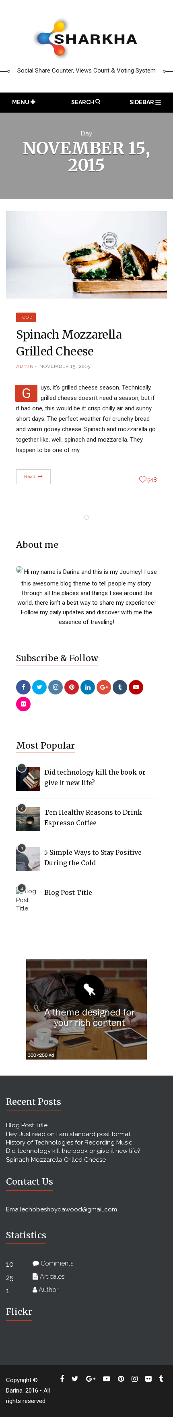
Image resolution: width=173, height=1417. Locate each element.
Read (30, 476)
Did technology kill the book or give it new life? (73, 1151)
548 (152, 479)
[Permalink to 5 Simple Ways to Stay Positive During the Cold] (28, 858)
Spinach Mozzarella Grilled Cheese (56, 1159)
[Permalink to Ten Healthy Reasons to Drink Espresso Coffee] (28, 818)
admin (25, 366)
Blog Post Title (68, 892)
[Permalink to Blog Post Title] (28, 899)
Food (26, 317)
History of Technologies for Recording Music (69, 1142)
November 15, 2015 (64, 366)
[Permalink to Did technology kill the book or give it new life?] (28, 778)
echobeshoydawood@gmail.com (69, 1209)
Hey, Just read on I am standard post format (68, 1134)
